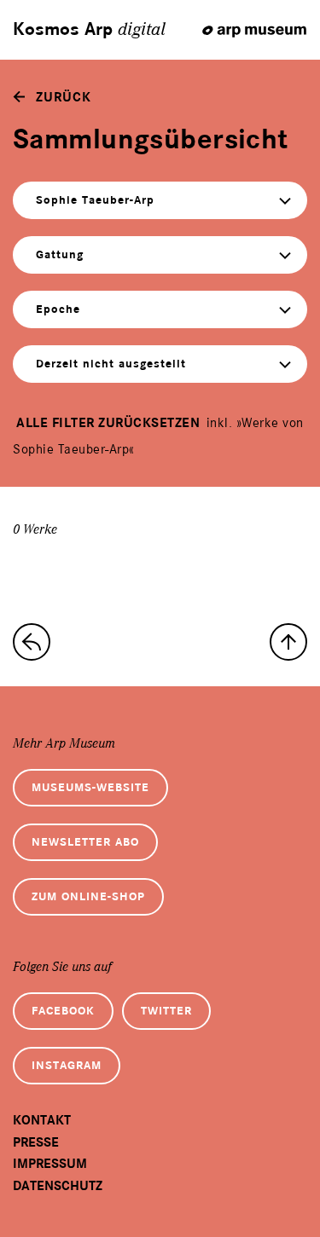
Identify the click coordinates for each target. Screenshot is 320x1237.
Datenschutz (57, 1186)
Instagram (67, 1065)
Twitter (166, 1010)
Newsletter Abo (85, 842)
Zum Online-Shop (88, 896)
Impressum (50, 1163)
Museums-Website (90, 787)
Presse (36, 1142)
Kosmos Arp (89, 29)
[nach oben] (288, 642)
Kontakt (42, 1120)
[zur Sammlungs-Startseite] (31, 642)
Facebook (63, 1010)
